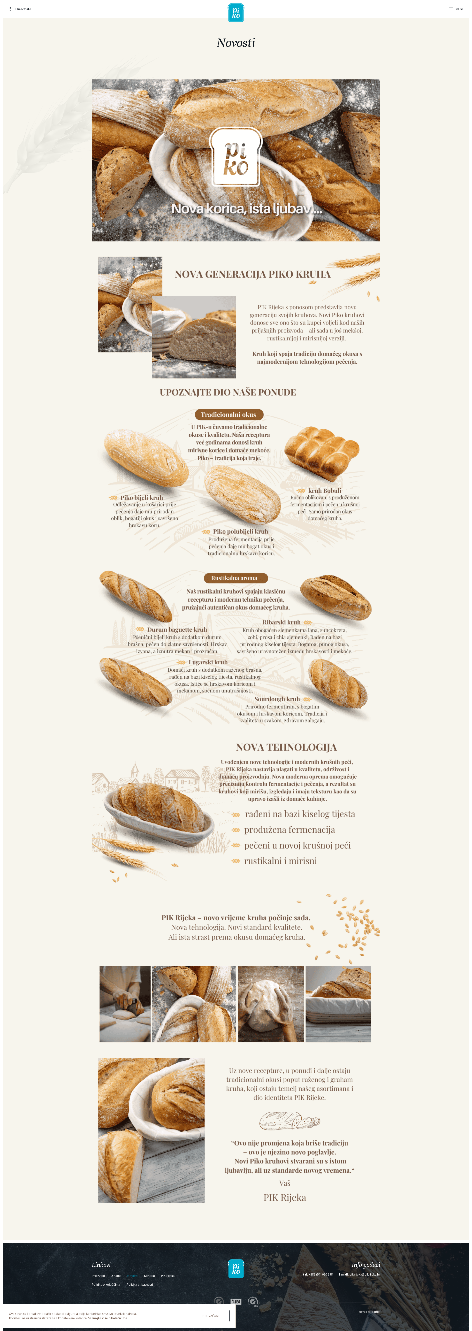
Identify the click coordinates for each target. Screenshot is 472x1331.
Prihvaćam (210, 1316)
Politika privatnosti (140, 1285)
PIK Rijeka (168, 1276)
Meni (459, 9)
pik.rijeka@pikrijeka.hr (364, 1274)
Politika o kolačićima (106, 1285)
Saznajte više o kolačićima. (108, 1318)
